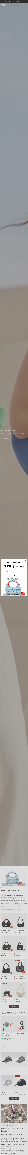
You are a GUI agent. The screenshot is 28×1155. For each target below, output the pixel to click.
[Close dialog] (25, 561)
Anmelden (14, 575)
